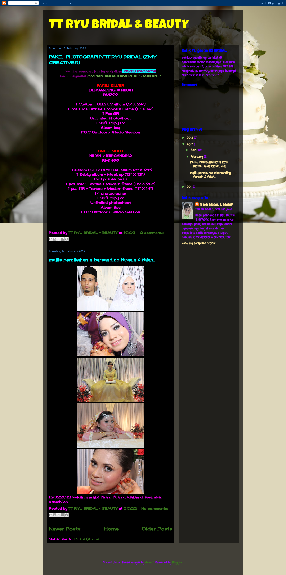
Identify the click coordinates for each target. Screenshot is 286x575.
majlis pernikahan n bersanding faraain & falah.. (102, 259)
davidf (149, 562)
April (194, 150)
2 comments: (152, 233)
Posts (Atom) (86, 539)
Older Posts (157, 528)
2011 (190, 186)
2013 (190, 137)
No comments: (154, 508)
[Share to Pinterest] (66, 239)
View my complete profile (199, 243)
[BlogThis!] (55, 239)
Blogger (177, 562)
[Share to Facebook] (63, 239)
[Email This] (51, 239)
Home (111, 528)
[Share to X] (59, 239)
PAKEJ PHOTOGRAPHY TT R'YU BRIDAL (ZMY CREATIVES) (209, 164)
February (197, 156)
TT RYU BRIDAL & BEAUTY (119, 25)
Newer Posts (65, 528)
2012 (190, 144)
